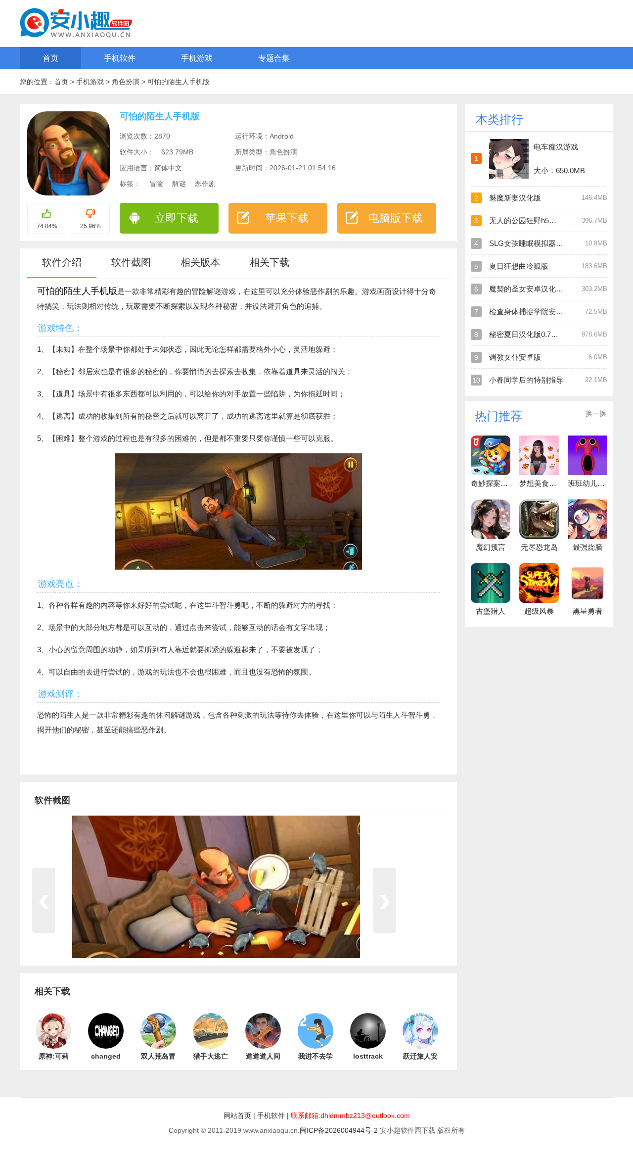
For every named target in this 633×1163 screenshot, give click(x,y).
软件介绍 (62, 262)
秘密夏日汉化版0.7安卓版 (531, 334)
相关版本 (200, 262)
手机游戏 (197, 58)
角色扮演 (126, 82)
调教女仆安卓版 (515, 357)
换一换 (596, 413)
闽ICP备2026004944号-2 (339, 1130)
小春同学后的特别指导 (526, 380)
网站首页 (237, 1115)
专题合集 (274, 58)
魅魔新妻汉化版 (515, 198)
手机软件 (120, 58)
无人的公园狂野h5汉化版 (530, 220)
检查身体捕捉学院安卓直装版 (537, 311)
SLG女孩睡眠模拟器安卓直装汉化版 (548, 243)
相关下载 (269, 262)
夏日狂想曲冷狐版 (518, 266)
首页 (50, 58)
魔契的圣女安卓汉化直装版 (533, 289)
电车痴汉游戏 (556, 147)
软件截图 (131, 262)
